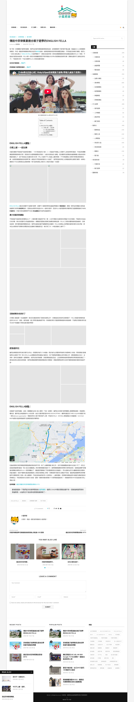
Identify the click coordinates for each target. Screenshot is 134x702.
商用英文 (24, 500)
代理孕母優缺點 (94, 638)
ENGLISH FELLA (27, 54)
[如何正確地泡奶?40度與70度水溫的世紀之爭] (73, 551)
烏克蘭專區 (109, 87)
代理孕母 (109, 164)
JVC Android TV (100, 634)
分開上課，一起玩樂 (49, 127)
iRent (91, 634)
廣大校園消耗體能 (50, 129)
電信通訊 (109, 70)
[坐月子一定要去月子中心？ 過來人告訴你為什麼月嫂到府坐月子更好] (6, 679)
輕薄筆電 (100, 664)
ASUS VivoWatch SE (105, 631)
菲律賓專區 (21, 37)
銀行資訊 (109, 121)
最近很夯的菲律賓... (22, 562)
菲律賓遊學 (103, 661)
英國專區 (109, 95)
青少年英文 (43, 500)
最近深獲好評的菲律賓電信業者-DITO (28, 484)
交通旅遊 (13, 27)
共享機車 (100, 641)
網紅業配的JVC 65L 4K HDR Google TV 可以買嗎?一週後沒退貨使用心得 (74, 657)
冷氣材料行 (108, 641)
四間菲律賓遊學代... (48, 562)
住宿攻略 (109, 61)
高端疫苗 (110, 668)
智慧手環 (100, 651)
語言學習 (109, 117)
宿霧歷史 (100, 648)
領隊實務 (116, 664)
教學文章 (43, 27)
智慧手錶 (107, 651)
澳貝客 (38, 51)
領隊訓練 (102, 668)
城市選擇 (109, 108)
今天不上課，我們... (19, 687)
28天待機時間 (93, 631)
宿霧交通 (92, 648)
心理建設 (109, 138)
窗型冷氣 (106, 658)
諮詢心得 (92, 664)
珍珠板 (99, 658)
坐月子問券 (109, 644)
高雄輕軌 (117, 668)
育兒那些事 (24, 27)
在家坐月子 (100, 644)
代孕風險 (117, 634)
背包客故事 (109, 147)
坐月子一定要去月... (19, 677)
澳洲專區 (109, 82)
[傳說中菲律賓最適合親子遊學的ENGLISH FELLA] (15, 634)
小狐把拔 (17, 44)
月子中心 (100, 654)
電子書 (109, 155)
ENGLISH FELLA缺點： (47, 135)
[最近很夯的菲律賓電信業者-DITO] (22, 551)
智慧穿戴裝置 (116, 651)
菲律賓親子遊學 (33, 500)
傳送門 (23, 63)
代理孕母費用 (114, 638)
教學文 (108, 125)
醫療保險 (52, 27)
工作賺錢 (109, 112)
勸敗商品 (109, 130)
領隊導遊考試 (93, 668)
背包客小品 (109, 142)
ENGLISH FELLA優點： (47, 125)
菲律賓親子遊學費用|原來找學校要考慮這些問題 (33, 644)
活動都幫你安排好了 (50, 131)
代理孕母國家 (104, 638)
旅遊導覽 (109, 65)
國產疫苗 (92, 644)
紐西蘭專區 (109, 91)
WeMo (110, 634)
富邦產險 (42, 489)
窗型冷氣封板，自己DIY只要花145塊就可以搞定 (73, 669)
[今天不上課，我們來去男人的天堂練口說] (6, 689)
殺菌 (106, 654)
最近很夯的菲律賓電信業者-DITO (33, 656)
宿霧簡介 (107, 648)
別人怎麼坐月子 (118, 641)
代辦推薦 (92, 641)
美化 (113, 658)
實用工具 (109, 134)
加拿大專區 (109, 78)
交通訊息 (109, 57)
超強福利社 (46, 133)
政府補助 (92, 651)
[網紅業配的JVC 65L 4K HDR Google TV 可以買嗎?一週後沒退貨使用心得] (55, 657)
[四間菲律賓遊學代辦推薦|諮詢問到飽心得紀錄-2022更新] (48, 551)
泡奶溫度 (92, 658)
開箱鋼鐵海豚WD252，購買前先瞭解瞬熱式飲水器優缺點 (73, 681)
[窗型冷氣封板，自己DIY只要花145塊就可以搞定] (55, 671)
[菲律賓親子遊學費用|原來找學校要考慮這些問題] (15, 646)
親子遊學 (29, 37)
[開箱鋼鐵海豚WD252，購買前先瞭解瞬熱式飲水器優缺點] (55, 682)
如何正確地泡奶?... (73, 562)
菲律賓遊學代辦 (113, 661)
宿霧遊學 (115, 648)
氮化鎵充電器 (114, 654)
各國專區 (108, 74)
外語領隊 (117, 644)
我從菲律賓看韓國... (8, 697)
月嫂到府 (92, 654)
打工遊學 (33, 27)
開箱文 (109, 151)
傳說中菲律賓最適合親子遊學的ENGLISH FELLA (33, 632)
